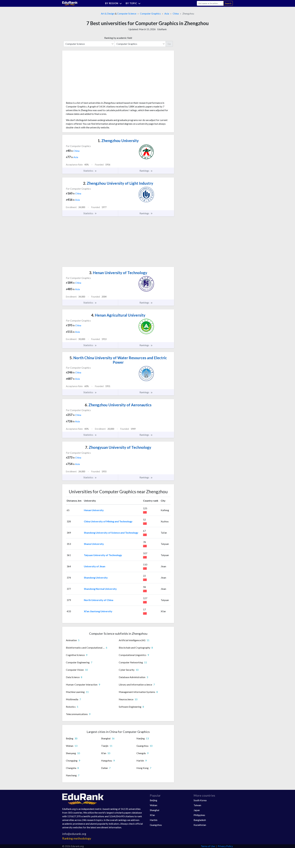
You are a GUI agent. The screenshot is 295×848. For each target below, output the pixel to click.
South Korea (200, 800)
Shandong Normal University (100, 588)
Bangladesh (200, 819)
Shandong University (96, 577)
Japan (197, 810)
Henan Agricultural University (118, 315)
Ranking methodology (76, 838)
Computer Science (126, 13)
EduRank (162, 29)
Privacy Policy (225, 846)
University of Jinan (94, 566)
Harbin (153, 819)
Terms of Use (208, 846)
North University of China (98, 600)
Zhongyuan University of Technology (118, 447)
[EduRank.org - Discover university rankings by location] (70, 3)
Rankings (145, 170)
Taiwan (197, 805)
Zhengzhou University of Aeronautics (118, 405)
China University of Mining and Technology (108, 521)
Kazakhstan (200, 824)
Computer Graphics (150, 13)
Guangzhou (156, 824)
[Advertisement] (89, 76)
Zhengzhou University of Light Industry (118, 183)
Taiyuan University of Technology (103, 555)
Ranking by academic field (118, 37)
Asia (166, 13)
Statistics (88, 170)
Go (169, 43)
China (176, 13)
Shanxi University (94, 543)
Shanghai (154, 810)
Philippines (199, 815)
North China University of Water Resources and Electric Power (118, 360)
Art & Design (107, 13)
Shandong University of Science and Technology (111, 532)
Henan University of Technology (118, 272)
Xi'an (152, 815)
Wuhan (153, 805)
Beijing (153, 800)
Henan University (94, 510)
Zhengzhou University (118, 140)
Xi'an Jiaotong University (98, 611)
